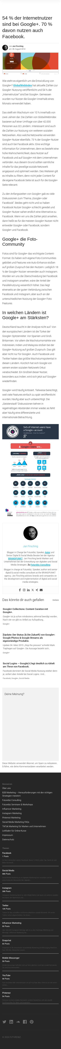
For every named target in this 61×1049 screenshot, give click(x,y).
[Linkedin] (28, 590)
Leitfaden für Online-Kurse (14, 831)
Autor (47, 552)
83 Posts (6, 943)
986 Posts (6, 873)
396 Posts (6, 891)
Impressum (7, 835)
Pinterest (6, 992)
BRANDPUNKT (15, 558)
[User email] (41, 590)
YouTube (6, 975)
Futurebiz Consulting (40, 564)
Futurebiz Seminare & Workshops (17, 804)
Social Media (24, 678)
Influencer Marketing (11, 809)
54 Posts (6, 996)
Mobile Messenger (10, 957)
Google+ (6, 624)
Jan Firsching (17, 46)
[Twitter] (32, 590)
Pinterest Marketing (11, 817)
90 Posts (6, 926)
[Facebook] (19, 590)
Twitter (5, 905)
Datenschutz (8, 839)
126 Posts (6, 908)
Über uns (6, 788)
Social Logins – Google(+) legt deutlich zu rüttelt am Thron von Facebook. (29, 665)
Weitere (55, 600)
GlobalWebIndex (22, 85)
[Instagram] (24, 590)
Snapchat (6, 940)
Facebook (7, 678)
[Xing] (36, 590)
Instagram (7, 887)
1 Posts (5, 856)
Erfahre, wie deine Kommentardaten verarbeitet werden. (28, 766)
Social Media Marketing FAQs (15, 822)
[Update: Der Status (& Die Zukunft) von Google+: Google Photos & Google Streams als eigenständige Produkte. (29, 637)
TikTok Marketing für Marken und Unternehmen (24, 826)
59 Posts (6, 961)
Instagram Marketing (12, 813)
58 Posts (6, 978)
